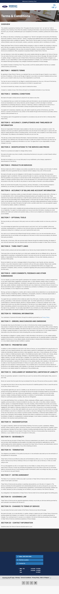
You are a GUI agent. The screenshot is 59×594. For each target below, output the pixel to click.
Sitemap (17, 577)
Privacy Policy (45, 317)
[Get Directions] (53, 7)
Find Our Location (24, 560)
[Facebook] (23, 583)
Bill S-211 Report (44, 577)
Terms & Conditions (26, 577)
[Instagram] (31, 583)
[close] (56, 1)
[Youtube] (35, 583)
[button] (54, 5)
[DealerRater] (27, 583)
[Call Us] (55, 7)
